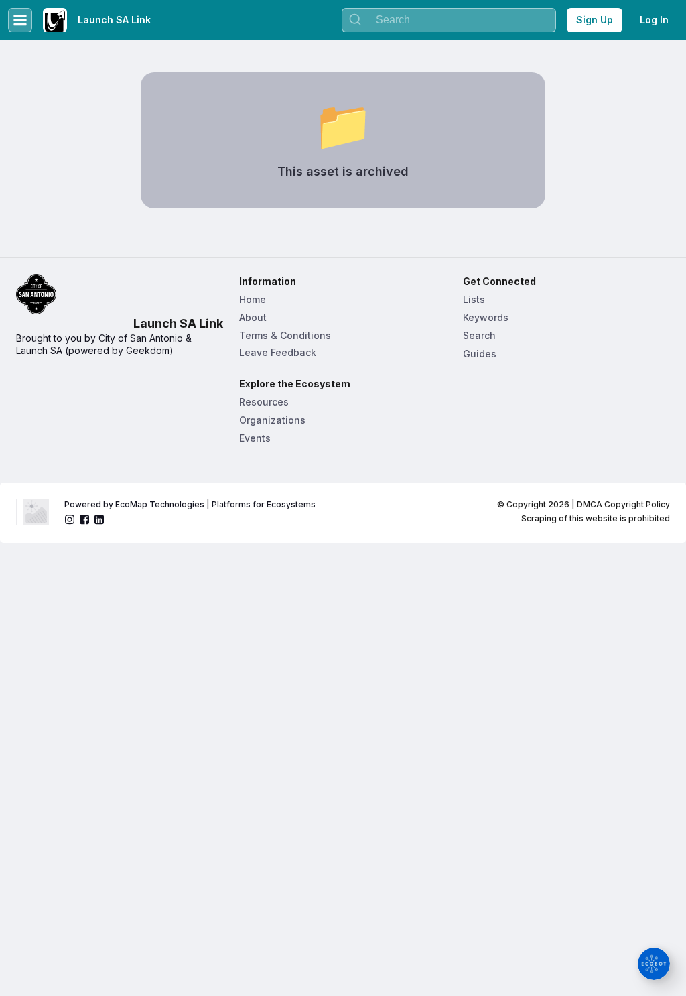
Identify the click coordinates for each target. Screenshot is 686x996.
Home (252, 299)
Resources (264, 402)
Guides (479, 353)
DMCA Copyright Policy (623, 504)
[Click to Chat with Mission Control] (654, 964)
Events (255, 438)
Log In (654, 19)
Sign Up (594, 19)
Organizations (272, 420)
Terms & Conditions (285, 335)
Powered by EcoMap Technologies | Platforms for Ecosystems (190, 504)
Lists (474, 299)
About (253, 317)
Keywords (485, 317)
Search (479, 335)
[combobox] (449, 20)
